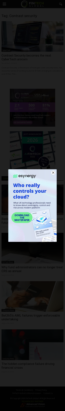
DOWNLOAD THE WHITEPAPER (21, 218)
